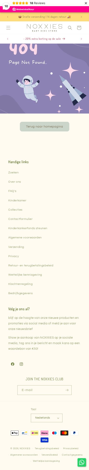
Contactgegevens (72, 455)
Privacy (13, 256)
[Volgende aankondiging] (81, 16)
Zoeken (13, 172)
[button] (8, 27)
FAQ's (12, 191)
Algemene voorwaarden (25, 237)
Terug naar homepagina (44, 126)
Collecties (15, 209)
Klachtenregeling (20, 284)
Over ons (14, 181)
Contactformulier (20, 219)
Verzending (16, 247)
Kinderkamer (17, 200)
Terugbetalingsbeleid (47, 448)
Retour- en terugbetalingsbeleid (30, 265)
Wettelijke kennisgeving (25, 274)
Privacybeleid (71, 448)
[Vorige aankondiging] (7, 16)
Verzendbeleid (50, 455)
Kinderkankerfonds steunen (27, 228)
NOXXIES (25, 448)
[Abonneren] (66, 390)
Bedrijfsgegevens (20, 293)
